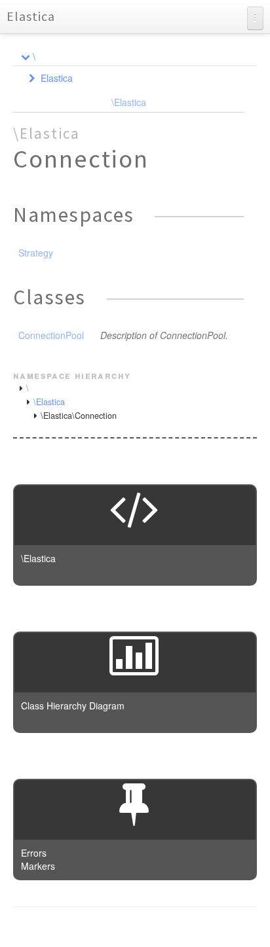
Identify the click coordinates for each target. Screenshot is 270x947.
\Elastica (128, 102)
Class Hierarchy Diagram (73, 705)
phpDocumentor (173, 927)
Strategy (35, 252)
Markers (38, 865)
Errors (34, 852)
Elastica (31, 16)
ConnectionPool (51, 335)
